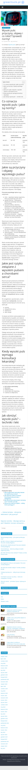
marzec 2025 (4, 695)
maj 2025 (3, 691)
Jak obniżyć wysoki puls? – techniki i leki (13, 96)
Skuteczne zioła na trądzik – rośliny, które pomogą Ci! (15, 504)
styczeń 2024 (4, 702)
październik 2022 (5, 723)
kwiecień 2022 (4, 727)
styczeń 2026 (4, 672)
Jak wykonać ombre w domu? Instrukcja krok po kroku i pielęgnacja (13, 497)
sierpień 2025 (4, 684)
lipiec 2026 (3, 658)
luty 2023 (3, 714)
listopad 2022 (4, 721)
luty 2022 (3, 732)
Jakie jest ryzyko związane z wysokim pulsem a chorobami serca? (13, 90)
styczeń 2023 (4, 716)
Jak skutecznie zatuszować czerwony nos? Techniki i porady (15, 501)
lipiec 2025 (3, 686)
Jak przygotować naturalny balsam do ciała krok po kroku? (14, 493)
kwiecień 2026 (4, 665)
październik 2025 (5, 679)
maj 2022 (3, 725)
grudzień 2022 (4, 718)
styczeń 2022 (4, 734)
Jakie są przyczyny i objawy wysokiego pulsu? (13, 87)
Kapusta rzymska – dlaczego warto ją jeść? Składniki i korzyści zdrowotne (13, 522)
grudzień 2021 (4, 737)
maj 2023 (3, 707)
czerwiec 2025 (4, 688)
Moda (2, 599)
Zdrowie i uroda (6, 27)
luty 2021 (3, 748)
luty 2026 (3, 670)
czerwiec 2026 (4, 661)
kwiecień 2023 (4, 709)
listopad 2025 (4, 677)
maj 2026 (3, 663)
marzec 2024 (4, 700)
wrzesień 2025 (4, 681)
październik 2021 (5, 741)
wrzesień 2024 (4, 698)
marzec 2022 (4, 730)
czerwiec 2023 (4, 704)
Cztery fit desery (11, 634)
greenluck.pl (14, 41)
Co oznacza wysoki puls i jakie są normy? (14, 84)
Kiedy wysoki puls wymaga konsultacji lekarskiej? (13, 94)
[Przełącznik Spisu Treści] (22, 82)
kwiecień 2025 (4, 693)
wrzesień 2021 (4, 743)
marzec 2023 (4, 711)
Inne (2, 596)
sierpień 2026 (4, 656)
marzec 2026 (4, 668)
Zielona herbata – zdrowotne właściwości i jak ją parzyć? (11, 513)
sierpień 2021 (4, 746)
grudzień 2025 (4, 675)
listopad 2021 (4, 739)
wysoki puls (12, 44)
